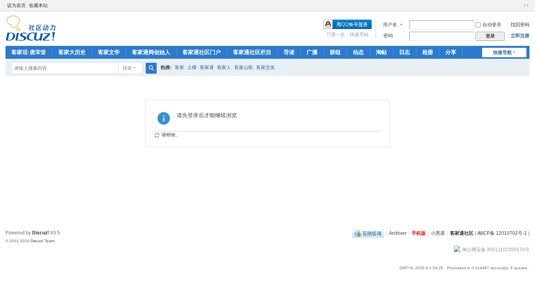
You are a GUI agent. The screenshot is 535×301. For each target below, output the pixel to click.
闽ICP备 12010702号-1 (502, 233)
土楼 (192, 67)
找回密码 (520, 24)
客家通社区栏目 (252, 52)
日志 (404, 52)
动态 (358, 52)
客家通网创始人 (151, 52)
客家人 (224, 67)
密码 (388, 35)
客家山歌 (243, 67)
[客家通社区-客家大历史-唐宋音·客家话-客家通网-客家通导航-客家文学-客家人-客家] (30, 28)
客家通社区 (462, 233)
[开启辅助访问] (519, 5)
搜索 (127, 68)
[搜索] (151, 68)
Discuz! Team (42, 241)
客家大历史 (72, 52)
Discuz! (40, 233)
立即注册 (520, 35)
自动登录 (492, 24)
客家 (179, 67)
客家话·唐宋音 (28, 52)
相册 (427, 52)
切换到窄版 (526, 5)
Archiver (398, 233)
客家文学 (109, 52)
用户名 (390, 24)
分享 (450, 52)
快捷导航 (502, 52)
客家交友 (265, 67)
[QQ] (368, 233)
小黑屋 (438, 233)
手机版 (419, 233)
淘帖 (381, 52)
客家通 (207, 67)
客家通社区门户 (202, 52)
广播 (312, 52)
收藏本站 (38, 5)
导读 (289, 52)
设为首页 (16, 5)
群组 (335, 52)
